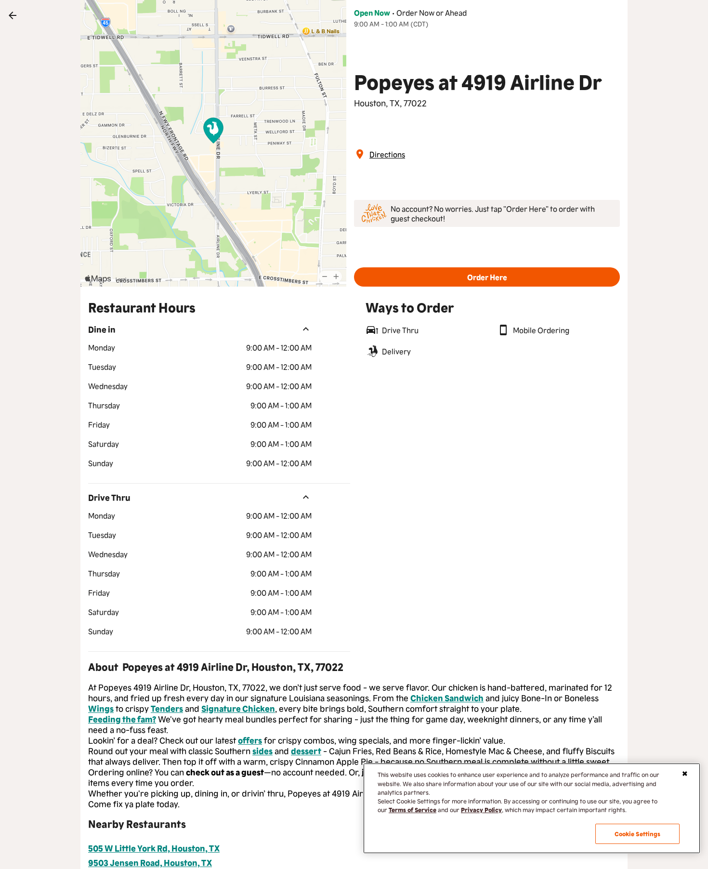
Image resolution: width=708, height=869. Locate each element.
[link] (12, 15)
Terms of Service (412, 809)
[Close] (684, 773)
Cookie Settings (638, 833)
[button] (487, 277)
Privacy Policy (481, 809)
